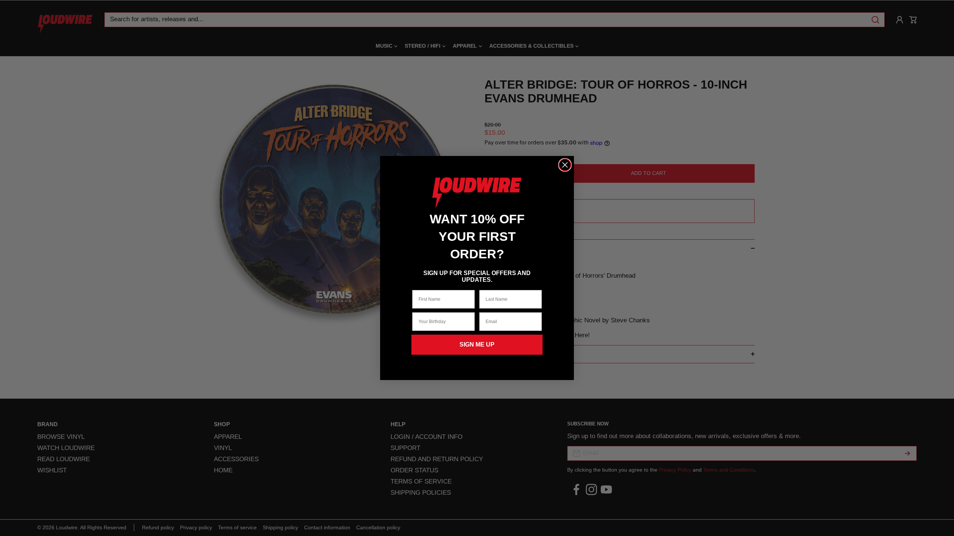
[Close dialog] (565, 165)
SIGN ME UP (477, 344)
